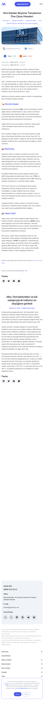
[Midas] (4, 4)
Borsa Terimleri (6, 668)
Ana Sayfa (6, 20)
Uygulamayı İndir (22, 4)
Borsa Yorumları (31, 20)
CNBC (26, 270)
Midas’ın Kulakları (17, 20)
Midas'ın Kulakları (7, 660)
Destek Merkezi (6, 656)
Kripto (3, 676)
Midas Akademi (6, 664)
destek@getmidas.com (11, 607)
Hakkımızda (5, 651)
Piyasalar (4, 672)
